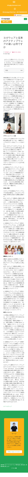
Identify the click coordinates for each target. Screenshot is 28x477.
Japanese (18, 15)
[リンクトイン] (14, 468)
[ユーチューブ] (16, 468)
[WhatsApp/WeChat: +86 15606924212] (15, 9)
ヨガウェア (9, 406)
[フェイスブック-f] (12, 468)
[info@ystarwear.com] (14, 2)
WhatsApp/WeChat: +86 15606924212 (15, 12)
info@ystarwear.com (14, 5)
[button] (21, 70)
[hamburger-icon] (25, 19)
